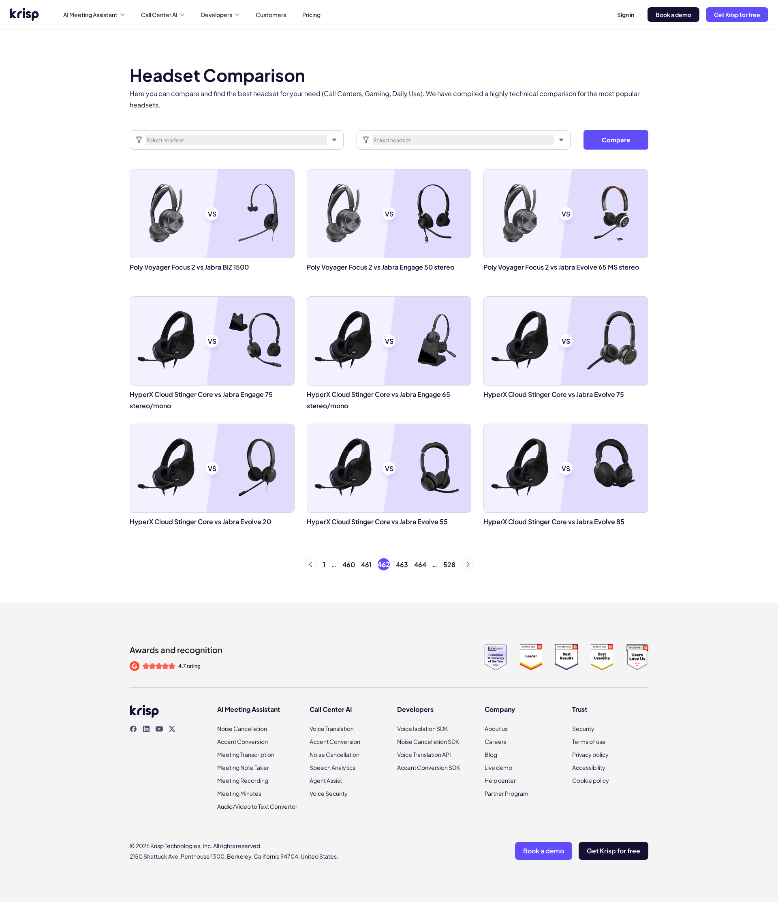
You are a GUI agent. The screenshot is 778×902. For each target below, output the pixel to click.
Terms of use (589, 741)
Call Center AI (159, 14)
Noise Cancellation (242, 728)
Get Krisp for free (737, 14)
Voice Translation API (424, 754)
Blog (491, 754)
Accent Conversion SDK (428, 767)
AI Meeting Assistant (90, 14)
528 (449, 564)
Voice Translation (332, 728)
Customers (271, 14)
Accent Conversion (242, 741)
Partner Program (506, 793)
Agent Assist (326, 780)
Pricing (311, 14)
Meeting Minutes (239, 793)
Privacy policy (590, 754)
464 (420, 564)
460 (348, 564)
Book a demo (673, 14)
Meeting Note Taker (243, 767)
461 (366, 564)
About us (496, 728)
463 (402, 564)
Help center (500, 780)
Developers (216, 14)
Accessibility (588, 767)
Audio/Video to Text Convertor (257, 806)
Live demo (498, 767)
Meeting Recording (242, 780)
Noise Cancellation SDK (428, 741)
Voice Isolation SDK (422, 728)
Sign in (625, 14)
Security (583, 728)
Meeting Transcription (245, 754)
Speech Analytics (332, 767)
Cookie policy (590, 780)
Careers (496, 741)
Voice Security (329, 793)
